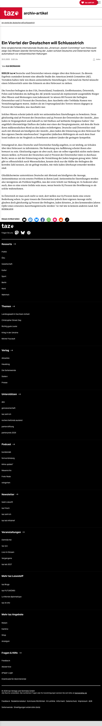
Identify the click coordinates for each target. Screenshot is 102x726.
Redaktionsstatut (18, 701)
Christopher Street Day (11, 320)
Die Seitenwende (9, 370)
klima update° (7, 464)
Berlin (4, 282)
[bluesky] (23, 234)
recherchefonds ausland (12, 420)
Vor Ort (5, 546)
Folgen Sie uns (7, 233)
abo (3, 402)
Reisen (4, 623)
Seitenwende (7, 707)
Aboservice (6, 667)
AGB (90, 701)
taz (8, 226)
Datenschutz (71, 701)
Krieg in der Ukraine (10, 332)
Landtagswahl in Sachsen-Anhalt (16, 314)
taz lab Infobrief (8, 520)
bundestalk (6, 452)
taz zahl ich (6, 414)
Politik (4, 252)
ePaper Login (7, 673)
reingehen (6, 482)
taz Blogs (5, 584)
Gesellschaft (7, 264)
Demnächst (7, 540)
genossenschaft (8, 408)
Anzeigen (6, 641)
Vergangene (7, 558)
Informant (60, 701)
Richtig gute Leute (9, 326)
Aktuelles (5, 358)
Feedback (6, 660)
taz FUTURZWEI (8, 590)
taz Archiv (6, 603)
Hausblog (6, 364)
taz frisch (6, 508)
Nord (4, 288)
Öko (3, 258)
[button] (99, 2)
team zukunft (7, 502)
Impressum (83, 701)
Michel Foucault (8, 338)
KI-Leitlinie (51, 701)
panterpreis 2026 (9, 432)
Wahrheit (5, 294)
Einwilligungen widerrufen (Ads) (27, 707)
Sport (4, 276)
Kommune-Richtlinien (36, 701)
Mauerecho (6, 470)
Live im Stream (8, 552)
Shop (4, 635)
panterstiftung (8, 426)
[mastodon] (17, 234)
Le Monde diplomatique (12, 596)
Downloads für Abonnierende (14, 679)
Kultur (4, 270)
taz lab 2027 (7, 564)
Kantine (5, 629)
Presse (5, 382)
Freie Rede (6, 476)
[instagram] (29, 234)
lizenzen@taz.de (81, 693)
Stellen (5, 376)
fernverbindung (8, 458)
